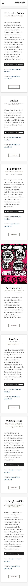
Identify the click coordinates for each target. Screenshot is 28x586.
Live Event (18, 290)
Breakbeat (19, 423)
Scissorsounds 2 (14, 288)
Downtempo (19, 171)
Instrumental (19, 172)
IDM (21, 103)
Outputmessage (14, 420)
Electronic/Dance (9, 172)
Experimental (19, 15)
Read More (14, 87)
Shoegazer (19, 505)
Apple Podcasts (15, 76)
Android (6, 79)
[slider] (21, 64)
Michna (14, 100)
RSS (11, 79)
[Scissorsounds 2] (14, 264)
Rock (7, 174)
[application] (14, 64)
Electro (17, 103)
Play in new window (15, 69)
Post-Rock (7, 16)
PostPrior (14, 338)
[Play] (5, 64)
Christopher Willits (14, 12)
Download (7, 71)
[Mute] (18, 64)
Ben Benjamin (14, 168)
